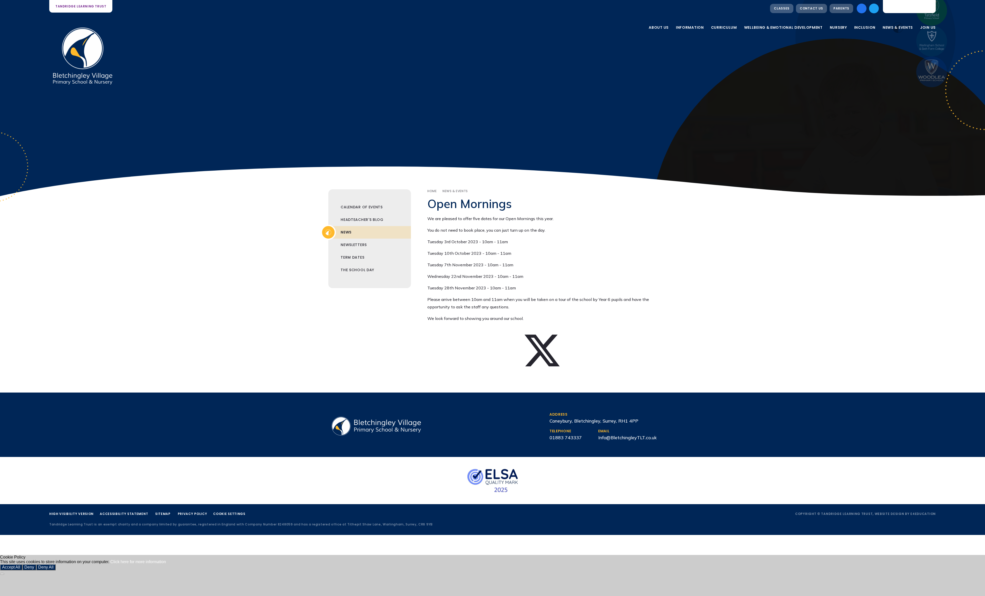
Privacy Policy (192, 514)
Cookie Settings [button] (229, 514)
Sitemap (163, 514)
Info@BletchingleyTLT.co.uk (627, 438)
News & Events (455, 191)
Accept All (11, 567)
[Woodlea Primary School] (931, 71)
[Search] (927, 6)
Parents (841, 8)
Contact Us (811, 8)
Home (432, 191)
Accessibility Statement (124, 514)
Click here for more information (138, 562)
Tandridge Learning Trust (80, 6)
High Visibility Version (71, 514)
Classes (782, 8)
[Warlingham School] (931, 41)
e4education (923, 514)
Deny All (46, 567)
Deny (29, 567)
